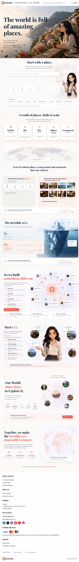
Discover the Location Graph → (11, 309)
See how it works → (67, 416)
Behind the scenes (7, 496)
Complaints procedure (9, 546)
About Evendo (6, 493)
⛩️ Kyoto (34, 101)
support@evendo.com (8, 519)
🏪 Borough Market (42, 101)
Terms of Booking (30, 552)
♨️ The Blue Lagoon (68, 101)
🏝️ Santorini (28, 101)
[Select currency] (68, 2)
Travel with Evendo (8, 480)
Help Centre (6, 543)
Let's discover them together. (50, 466)
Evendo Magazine (7, 485)
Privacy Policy (18, 552)
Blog (30, 3)
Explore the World (20, 3)
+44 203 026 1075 (7, 516)
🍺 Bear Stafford (20, 101)
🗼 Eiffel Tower (11, 101)
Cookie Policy (6, 552)
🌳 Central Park (59, 101)
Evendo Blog (6, 482)
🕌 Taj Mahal (51, 101)
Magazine (36, 3)
